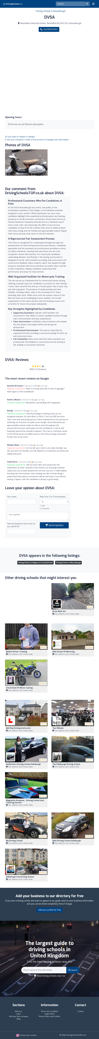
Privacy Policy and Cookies (49, 1016)
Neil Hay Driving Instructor (18, 728)
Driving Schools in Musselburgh (50, 11)
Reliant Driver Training (16, 651)
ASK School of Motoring (63, 651)
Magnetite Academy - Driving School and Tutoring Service (25, 801)
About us (18, 1011)
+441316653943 (50, 29)
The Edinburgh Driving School (66, 764)
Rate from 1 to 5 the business (53, 496)
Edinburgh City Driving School (20, 877)
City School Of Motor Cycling (19, 688)
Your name (11, 496)
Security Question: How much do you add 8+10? (21, 525)
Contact (80, 1011)
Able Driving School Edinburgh (66, 840)
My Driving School (14, 840)
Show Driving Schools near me (50, 975)
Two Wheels (58, 728)
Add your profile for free (49, 910)
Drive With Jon (59, 611)
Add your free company (18, 1016)
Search (74, 970)
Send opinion (55, 525)
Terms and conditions (49, 1011)
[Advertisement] (49, 54)
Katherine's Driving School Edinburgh (23, 764)
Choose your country (27, 1035)
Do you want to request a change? (20, 136)
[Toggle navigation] (93, 3)
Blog (18, 1019)
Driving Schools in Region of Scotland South (35, 563)
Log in (18, 1014)
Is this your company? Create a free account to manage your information (37, 139)
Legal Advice (49, 1014)
